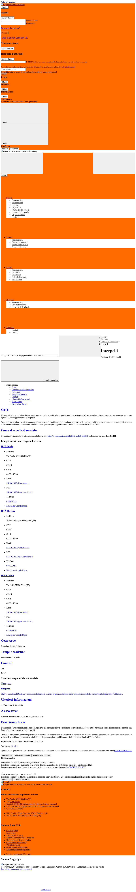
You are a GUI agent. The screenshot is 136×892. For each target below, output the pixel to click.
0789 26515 (11, 501)
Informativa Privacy (14, 835)
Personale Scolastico (109, 342)
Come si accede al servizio (23, 390)
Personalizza (7, 755)
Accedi (4, 7)
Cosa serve (16, 392)
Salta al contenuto (8, 2)
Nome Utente (31, 20)
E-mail (29, 62)
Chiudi (4, 82)
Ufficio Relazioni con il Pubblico (20, 838)
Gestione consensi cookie (17, 847)
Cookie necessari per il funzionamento (17, 774)
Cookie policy (12, 830)
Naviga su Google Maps (16, 506)
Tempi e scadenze (19, 394)
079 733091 (11, 566)
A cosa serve (17, 401)
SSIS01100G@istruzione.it (17, 483)
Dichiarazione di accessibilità (18, 840)
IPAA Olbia (7, 575)
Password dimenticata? (10, 28)
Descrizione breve (19, 404)
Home (103, 337)
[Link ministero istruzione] (13, 4)
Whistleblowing (13, 845)
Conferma (14, 149)
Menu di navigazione (50, 380)
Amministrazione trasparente (18, 850)
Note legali (11, 833)
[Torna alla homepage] (68, 151)
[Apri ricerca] (114, 163)
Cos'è (14, 387)
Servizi (104, 339)
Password (30, 23)
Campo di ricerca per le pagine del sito (17, 355)
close (4, 175)
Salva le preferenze (21, 779)
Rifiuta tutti (23, 755)
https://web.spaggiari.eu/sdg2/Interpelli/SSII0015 (68, 436)
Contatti (15, 397)
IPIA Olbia (7, 446)
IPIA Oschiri (8, 511)
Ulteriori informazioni (21, 399)
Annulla (5, 149)
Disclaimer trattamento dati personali (16, 869)
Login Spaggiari (69, 67)
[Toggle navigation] (22, 163)
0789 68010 (11, 630)
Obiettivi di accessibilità (16, 842)
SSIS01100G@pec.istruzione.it (19, 492)
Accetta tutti (41, 755)
